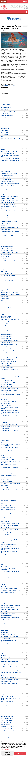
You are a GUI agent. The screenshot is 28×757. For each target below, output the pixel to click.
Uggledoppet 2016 (5, 603)
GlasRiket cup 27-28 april (6, 104)
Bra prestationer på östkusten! (7, 242)
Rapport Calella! (4, 611)
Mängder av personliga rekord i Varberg (9, 350)
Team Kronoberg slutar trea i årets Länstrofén (10, 294)
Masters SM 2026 (4, 95)
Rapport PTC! (3, 586)
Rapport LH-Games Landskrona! (7, 594)
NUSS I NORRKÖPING (5, 164)
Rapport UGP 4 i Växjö (5, 689)
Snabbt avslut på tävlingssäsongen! (8, 258)
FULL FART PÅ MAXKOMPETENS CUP (8, 153)
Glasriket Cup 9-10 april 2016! (7, 648)
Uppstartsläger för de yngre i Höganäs (9, 473)
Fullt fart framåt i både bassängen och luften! (10, 189)
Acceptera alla (20, 753)
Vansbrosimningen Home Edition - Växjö (9, 200)
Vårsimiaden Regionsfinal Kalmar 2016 (9, 613)
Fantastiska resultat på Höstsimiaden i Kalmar (10, 419)
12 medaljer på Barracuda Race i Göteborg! (10, 424)
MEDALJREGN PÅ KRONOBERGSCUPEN (9, 151)
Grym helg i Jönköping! (6, 237)
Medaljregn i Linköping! (6, 266)
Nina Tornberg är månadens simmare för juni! (10, 598)
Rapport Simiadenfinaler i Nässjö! (8, 496)
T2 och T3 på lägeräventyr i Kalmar (8, 382)
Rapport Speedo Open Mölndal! (7, 494)
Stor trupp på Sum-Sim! (6, 355)
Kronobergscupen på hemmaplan (8, 233)
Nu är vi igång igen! (5, 477)
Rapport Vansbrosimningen (6, 705)
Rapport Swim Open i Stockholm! (8, 509)
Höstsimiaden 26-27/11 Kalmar (7, 554)
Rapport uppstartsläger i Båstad (7, 703)
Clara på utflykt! (4, 302)
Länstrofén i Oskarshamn (6, 392)
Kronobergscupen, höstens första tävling (9, 187)
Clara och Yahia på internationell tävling (9, 210)
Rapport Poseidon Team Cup (7, 701)
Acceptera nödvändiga (7, 753)
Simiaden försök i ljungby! (6, 619)
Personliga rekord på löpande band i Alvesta (10, 372)
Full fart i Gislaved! (4, 271)
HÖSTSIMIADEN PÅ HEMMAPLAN (8, 111)
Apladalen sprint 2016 (5, 643)
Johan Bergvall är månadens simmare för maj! (10, 605)
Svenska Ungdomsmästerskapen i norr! (9, 227)
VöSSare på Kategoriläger (6, 273)
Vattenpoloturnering (5, 194)
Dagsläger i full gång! (5, 440)
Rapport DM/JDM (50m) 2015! (7, 718)
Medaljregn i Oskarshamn (6, 403)
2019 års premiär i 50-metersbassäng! (9, 300)
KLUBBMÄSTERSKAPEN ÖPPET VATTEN (9, 173)
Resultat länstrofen (5, 630)
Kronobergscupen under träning (7, 181)
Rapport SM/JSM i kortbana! (7, 561)
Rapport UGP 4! (4, 566)
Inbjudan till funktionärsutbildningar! (8, 475)
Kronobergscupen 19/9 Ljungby (7, 696)
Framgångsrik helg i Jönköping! (7, 359)
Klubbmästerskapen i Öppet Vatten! (8, 192)
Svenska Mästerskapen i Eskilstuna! (8, 235)
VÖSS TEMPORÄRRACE (6, 179)
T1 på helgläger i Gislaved (6, 380)
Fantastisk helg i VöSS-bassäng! (8, 386)
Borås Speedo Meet (5, 146)
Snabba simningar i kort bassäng (8, 250)
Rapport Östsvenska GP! (6, 628)
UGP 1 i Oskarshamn (5, 240)
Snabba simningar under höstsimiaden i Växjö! (11, 672)
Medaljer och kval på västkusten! (8, 282)
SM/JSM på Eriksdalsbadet (6, 321)
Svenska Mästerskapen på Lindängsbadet (10, 260)
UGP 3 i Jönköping (5, 208)
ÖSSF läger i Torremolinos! (6, 720)
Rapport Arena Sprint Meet (6, 532)
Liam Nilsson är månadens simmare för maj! (10, 489)
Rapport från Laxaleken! (6, 722)
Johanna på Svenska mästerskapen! (8, 677)
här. (26, 66)
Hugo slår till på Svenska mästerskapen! (9, 679)
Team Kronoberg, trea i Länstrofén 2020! (9, 215)
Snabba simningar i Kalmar (6, 330)
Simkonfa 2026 (4, 102)
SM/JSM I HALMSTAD (5, 171)
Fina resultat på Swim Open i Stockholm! (9, 285)
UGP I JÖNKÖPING (4, 143)
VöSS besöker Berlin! (5, 638)
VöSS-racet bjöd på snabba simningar (9, 185)
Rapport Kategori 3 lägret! (6, 728)
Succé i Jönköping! (5, 323)
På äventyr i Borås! (4, 287)
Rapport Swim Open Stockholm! (7, 626)
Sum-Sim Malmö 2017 (5, 479)
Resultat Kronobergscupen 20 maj (8, 498)
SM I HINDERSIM (4, 169)
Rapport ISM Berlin (5, 521)
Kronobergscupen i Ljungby (7, 363)
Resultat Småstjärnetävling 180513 (8, 367)
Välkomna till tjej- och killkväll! (7, 511)
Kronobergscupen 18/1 (6, 223)
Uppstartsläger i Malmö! (6, 471)
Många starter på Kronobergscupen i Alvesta (10, 426)
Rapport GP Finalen (5, 735)
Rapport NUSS (4, 707)
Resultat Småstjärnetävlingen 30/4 (8, 507)
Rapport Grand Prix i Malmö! (7, 536)
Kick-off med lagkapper (6, 254)
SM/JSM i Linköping (5, 132)
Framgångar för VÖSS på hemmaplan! (9, 517)
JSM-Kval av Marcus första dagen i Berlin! (9, 636)
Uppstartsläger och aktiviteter (7, 246)
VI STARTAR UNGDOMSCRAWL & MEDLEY (10, 160)
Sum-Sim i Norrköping (5, 256)
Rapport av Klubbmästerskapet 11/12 (9, 544)
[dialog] (14, 748)
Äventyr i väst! (3, 442)
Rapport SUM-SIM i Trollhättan (7, 712)
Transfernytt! (3, 655)
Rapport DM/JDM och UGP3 (7, 601)
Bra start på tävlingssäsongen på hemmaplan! (10, 252)
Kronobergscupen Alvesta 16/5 (7, 726)
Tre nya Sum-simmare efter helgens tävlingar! (10, 292)
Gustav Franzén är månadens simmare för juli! (10, 590)
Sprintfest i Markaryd (5, 296)
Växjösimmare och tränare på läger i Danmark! (10, 609)
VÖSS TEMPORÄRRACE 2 (6, 177)
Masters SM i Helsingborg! (6, 615)
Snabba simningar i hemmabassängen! (9, 344)
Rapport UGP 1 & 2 (5, 534)
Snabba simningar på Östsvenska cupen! (9, 357)
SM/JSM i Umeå (4, 117)
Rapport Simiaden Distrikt (6, 732)
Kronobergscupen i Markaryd (7, 405)
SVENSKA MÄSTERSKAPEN (6, 126)
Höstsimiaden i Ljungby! (6, 229)
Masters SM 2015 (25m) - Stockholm (8, 737)
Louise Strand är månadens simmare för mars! (10, 621)
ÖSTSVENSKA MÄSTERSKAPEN (7, 115)
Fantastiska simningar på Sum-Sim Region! (10, 559)
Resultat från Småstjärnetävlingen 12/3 (9, 519)
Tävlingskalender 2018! (5, 428)
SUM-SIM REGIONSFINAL (6, 128)
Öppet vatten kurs (4, 134)
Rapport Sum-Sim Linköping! (7, 596)
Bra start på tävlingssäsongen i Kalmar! (9, 221)
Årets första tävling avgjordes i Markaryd (9, 307)
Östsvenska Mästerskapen (6, 334)
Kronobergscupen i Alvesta (6, 248)
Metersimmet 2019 (5, 298)
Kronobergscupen (4, 659)
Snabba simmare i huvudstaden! (7, 384)
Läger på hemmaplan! (5, 332)
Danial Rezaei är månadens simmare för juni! (10, 483)
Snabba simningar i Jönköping (7, 374)
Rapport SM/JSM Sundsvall (6, 710)
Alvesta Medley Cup (5, 328)
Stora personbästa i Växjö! (6, 304)
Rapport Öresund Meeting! (6, 623)
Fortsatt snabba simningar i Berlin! (8, 634)
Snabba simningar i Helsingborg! (8, 459)
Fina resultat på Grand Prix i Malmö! (8, 401)
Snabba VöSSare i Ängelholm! (7, 219)
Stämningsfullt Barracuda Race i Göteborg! (10, 231)
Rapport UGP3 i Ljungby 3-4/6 (7, 491)
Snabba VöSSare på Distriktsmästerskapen (10, 183)
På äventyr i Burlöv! (5, 278)
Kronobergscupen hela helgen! (7, 202)
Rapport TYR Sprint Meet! (6, 650)
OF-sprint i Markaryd (5, 212)
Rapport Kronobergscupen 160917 (8, 577)
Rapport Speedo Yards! (6, 579)
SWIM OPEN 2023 (4, 119)
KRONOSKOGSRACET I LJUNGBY (8, 167)
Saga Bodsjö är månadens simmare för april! (10, 617)
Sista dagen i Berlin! (5, 632)
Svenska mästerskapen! (6, 681)
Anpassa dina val (5, 749)
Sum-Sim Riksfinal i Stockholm (7, 309)
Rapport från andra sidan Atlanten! (8, 581)
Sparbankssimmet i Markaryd (7, 244)
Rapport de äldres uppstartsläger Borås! (9, 588)
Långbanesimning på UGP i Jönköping (9, 390)
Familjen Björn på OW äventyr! (7, 716)
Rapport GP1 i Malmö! (5, 657)
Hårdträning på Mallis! (5, 365)
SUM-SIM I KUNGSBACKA (6, 162)
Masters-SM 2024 (4, 109)
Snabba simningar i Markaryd (7, 336)
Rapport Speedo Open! (6, 724)
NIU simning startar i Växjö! (6, 338)
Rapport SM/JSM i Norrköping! (7, 592)
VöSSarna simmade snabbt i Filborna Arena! (10, 340)
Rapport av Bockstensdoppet (7, 714)
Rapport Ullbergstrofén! (6, 505)
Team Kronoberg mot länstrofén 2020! (9, 217)
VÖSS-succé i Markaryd (6, 457)
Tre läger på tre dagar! (5, 325)
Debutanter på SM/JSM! (6, 353)
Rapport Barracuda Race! (6, 546)
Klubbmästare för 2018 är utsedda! (8, 311)
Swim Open (3, 136)
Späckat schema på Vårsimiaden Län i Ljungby (11, 280)
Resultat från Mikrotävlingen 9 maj (8, 204)
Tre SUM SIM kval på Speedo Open (8, 361)
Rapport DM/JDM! (4, 487)
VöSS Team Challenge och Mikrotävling (9, 198)
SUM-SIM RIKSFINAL (5, 124)
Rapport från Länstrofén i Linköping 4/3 (9, 525)
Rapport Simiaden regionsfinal (7, 730)
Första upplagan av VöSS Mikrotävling (9, 206)
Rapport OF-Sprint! (5, 527)
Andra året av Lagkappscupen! (7, 346)
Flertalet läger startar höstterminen (8, 348)
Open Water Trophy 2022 (6, 130)
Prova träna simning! (5, 122)
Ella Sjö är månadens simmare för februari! (10, 523)
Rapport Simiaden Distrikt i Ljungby (8, 500)
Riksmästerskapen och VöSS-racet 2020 (9, 196)
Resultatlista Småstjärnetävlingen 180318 (9, 388)
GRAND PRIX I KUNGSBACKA (7, 141)
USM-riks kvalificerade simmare (7, 100)
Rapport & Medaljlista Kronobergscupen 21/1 (10, 539)
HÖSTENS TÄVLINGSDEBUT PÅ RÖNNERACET (10, 158)
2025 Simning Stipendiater (6, 97)
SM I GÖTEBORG (4, 113)
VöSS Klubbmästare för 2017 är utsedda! (9, 410)
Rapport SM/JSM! (4, 485)
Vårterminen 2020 (4, 225)
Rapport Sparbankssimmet (6, 574)
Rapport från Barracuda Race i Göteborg (9, 670)
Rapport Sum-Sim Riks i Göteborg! (8, 664)
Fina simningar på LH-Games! (7, 481)
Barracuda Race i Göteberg (6, 556)
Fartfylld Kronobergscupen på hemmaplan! (10, 319)
